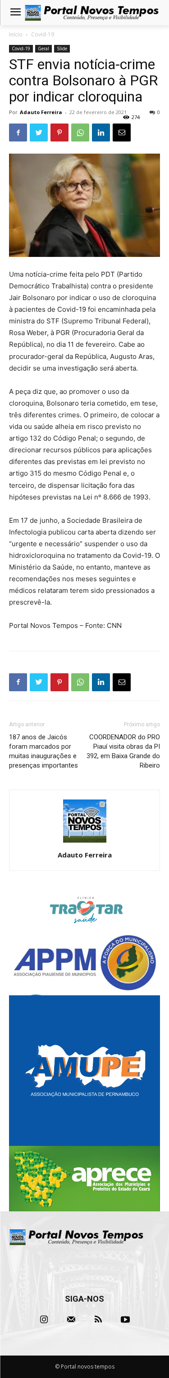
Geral (43, 48)
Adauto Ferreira (41, 112)
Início (16, 34)
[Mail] (71, 1319)
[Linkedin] (101, 132)
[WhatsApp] (80, 132)
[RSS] (98, 1319)
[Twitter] (39, 132)
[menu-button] (15, 13)
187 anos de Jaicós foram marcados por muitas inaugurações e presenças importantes (43, 751)
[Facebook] (18, 132)
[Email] (122, 132)
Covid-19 (42, 34)
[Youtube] (125, 1319)
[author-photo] (84, 842)
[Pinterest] (59, 132)
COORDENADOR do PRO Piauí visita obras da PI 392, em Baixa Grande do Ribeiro (123, 751)
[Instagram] (44, 1319)
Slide (62, 48)
